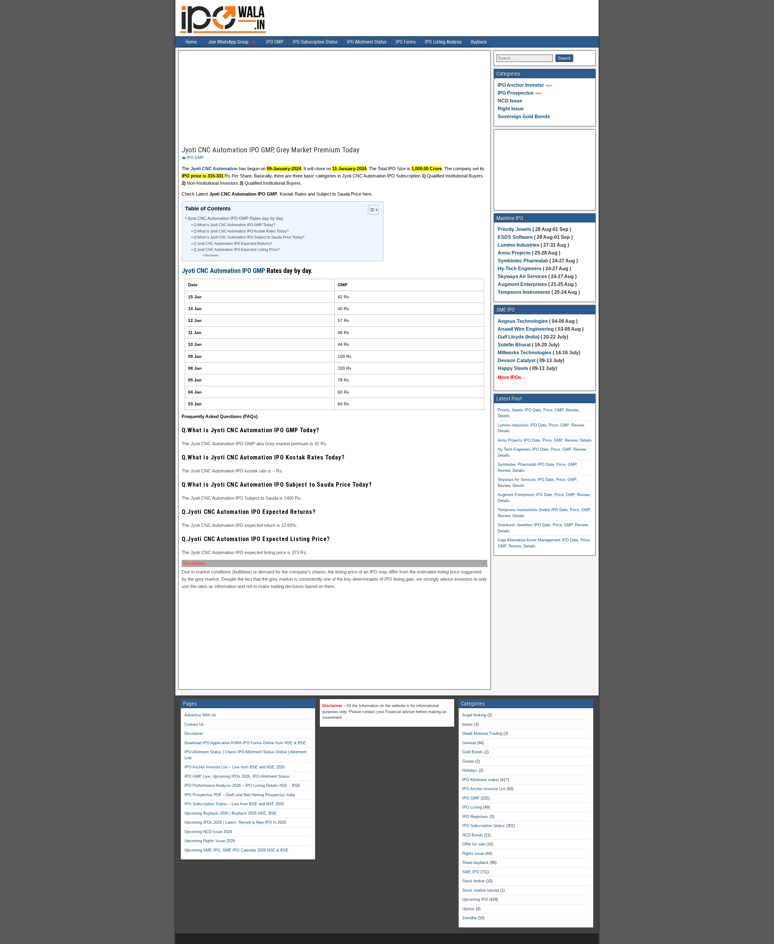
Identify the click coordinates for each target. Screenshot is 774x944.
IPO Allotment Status (366, 42)
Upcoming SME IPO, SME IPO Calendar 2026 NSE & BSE (236, 850)
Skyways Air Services (523, 276)
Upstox (468, 909)
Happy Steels (513, 368)
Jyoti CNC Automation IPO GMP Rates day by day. (235, 218)
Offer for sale (473, 844)
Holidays (469, 770)
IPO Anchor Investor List (484, 789)
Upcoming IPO (475, 899)
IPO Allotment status (480, 779)
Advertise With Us (200, 715)
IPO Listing (472, 807)
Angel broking (474, 715)
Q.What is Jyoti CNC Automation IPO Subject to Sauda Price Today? (249, 237)
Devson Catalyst (516, 360)
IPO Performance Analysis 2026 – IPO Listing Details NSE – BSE (242, 785)
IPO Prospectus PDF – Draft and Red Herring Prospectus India (239, 795)
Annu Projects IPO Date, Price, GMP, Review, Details (545, 440)
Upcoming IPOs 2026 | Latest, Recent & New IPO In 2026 (235, 822)
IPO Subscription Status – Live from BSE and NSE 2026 (234, 804)
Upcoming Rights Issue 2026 (209, 841)
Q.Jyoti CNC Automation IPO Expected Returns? (233, 244)
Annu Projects (514, 252)
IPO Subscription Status (315, 42)
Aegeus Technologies (523, 321)
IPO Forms (405, 42)
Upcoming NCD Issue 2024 (208, 831)
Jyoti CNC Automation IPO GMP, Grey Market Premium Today (270, 150)
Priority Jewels (514, 229)
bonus (467, 724)
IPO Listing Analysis (443, 42)
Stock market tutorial (480, 890)
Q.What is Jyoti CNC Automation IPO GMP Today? (234, 225)
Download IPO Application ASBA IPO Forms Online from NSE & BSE (245, 743)
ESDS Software (515, 237)
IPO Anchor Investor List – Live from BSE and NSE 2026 (234, 767)
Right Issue (511, 108)
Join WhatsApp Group (229, 42)
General (469, 743)
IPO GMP (275, 42)
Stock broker (473, 881)
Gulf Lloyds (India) (519, 336)
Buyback (479, 42)
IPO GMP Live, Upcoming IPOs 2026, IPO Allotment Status (237, 776)
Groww (468, 761)
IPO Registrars (475, 816)
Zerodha (469, 918)
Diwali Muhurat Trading (482, 733)
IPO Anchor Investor (521, 85)
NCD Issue (510, 100)
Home (191, 42)
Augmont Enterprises (523, 284)
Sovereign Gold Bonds (524, 116)
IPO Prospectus (516, 93)
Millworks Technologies (524, 352)
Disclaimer (193, 733)
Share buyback (475, 862)
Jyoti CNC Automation (214, 168)
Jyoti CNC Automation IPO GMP (223, 270)
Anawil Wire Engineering (526, 329)
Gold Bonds (472, 752)
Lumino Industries (518, 245)
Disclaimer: (211, 255)
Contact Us (194, 724)
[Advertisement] (334, 98)
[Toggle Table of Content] (370, 210)
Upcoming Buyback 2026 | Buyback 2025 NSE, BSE (230, 813)
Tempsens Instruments (524, 292)
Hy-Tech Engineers (520, 268)
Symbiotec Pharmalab (523, 260)
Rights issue (473, 853)
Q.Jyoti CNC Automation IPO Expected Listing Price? (236, 250)
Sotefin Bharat (514, 344)
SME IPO (470, 872)
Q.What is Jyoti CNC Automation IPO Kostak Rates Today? (241, 231)
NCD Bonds (472, 835)
